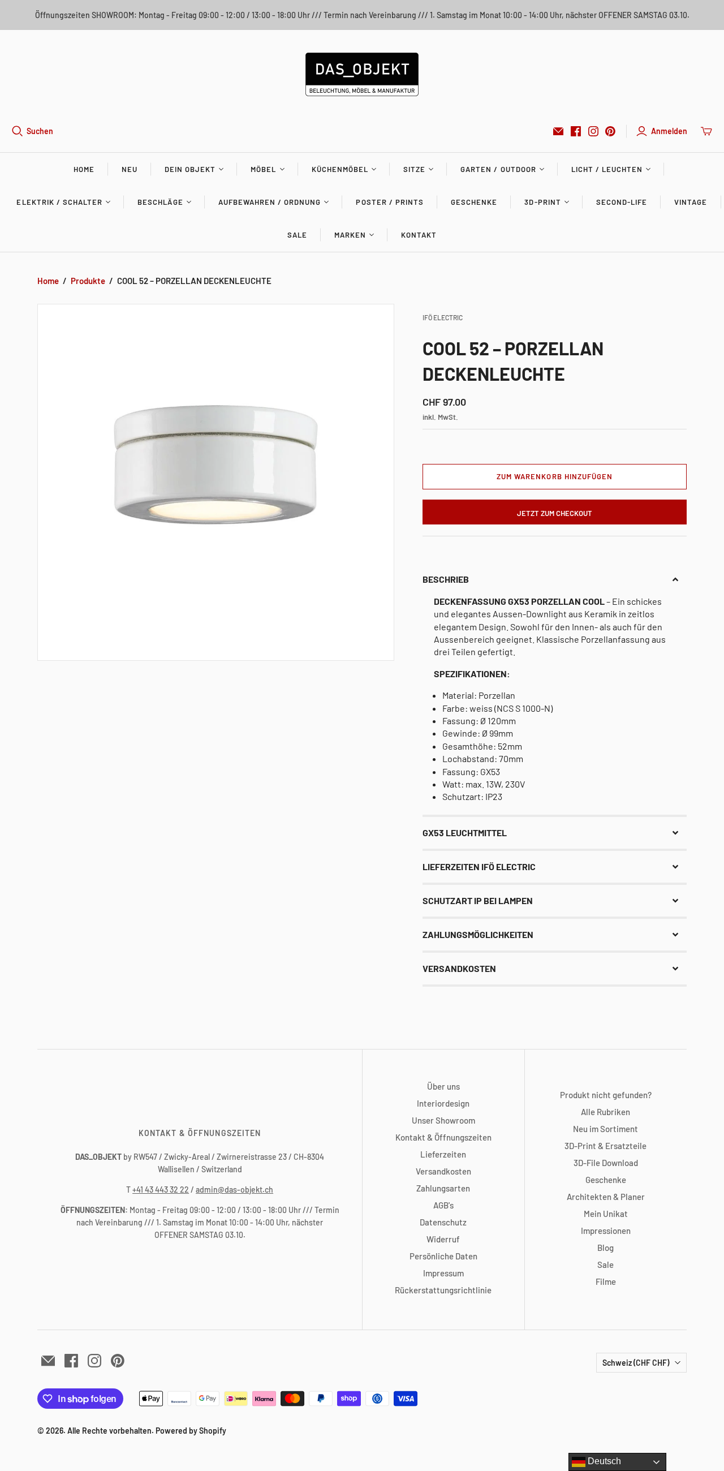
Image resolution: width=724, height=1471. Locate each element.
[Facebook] (575, 131)
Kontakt (419, 234)
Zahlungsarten (443, 1188)
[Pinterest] (610, 131)
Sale (297, 234)
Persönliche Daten (443, 1256)
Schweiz (635, 1362)
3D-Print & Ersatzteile (605, 1146)
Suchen (40, 131)
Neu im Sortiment (605, 1129)
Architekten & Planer (606, 1197)
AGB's (443, 1205)
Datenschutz (443, 1222)
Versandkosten (443, 1171)
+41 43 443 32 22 (160, 1189)
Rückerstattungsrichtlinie (443, 1290)
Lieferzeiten (443, 1154)
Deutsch (603, 1461)
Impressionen (606, 1230)
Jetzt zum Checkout (554, 513)
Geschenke (474, 202)
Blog (605, 1247)
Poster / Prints (390, 202)
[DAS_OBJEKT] (362, 74)
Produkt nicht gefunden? (606, 1095)
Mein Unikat (606, 1213)
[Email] (558, 131)
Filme (606, 1281)
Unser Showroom (443, 1120)
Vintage (690, 202)
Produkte (88, 281)
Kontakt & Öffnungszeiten (443, 1137)
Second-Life (621, 202)
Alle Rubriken (605, 1112)
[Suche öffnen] (17, 131)
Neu (129, 169)
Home (84, 169)
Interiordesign (443, 1103)
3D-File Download (606, 1163)
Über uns (443, 1086)
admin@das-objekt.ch (234, 1189)
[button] (554, 579)
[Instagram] (593, 131)
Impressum (443, 1273)
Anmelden (669, 131)
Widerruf (443, 1239)
